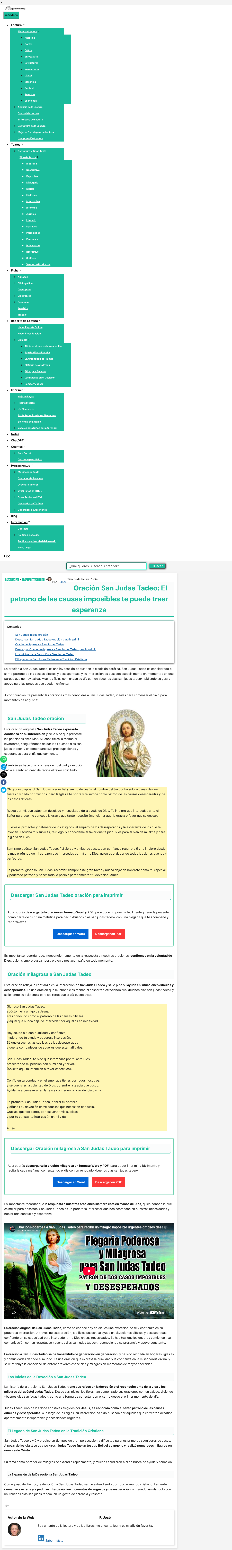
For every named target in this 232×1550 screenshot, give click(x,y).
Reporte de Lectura (24, 321)
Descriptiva (24, 289)
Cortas (28, 44)
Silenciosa (31, 100)
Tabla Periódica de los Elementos (37, 415)
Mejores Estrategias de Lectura (36, 132)
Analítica (30, 37)
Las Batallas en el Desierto (40, 377)
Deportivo (32, 176)
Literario (31, 220)
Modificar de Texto (28, 472)
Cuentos (17, 446)
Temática (23, 308)
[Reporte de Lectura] (15, 9)
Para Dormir (25, 453)
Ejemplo (22, 339)
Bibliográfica (25, 283)
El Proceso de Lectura (30, 119)
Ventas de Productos (38, 264)
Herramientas (20, 465)
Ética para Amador (35, 371)
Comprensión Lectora (30, 138)
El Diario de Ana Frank (37, 365)
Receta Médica (26, 402)
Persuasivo (32, 239)
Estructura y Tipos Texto (32, 151)
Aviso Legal (24, 547)
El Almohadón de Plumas (39, 358)
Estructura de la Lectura (32, 125)
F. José (62, 582)
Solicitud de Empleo (29, 421)
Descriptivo (33, 169)
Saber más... (54, 1540)
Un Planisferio (26, 409)
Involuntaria (32, 69)
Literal (28, 75)
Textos (15, 144)
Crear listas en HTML (30, 490)
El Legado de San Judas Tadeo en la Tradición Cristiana (51, 659)
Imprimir (17, 390)
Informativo (33, 201)
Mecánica (30, 81)
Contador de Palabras (30, 478)
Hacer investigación (29, 333)
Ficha (15, 270)
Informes (31, 207)
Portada (12, 579)
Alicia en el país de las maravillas (43, 346)
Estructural (31, 62)
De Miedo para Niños (30, 459)
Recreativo (32, 251)
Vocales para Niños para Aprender (37, 427)
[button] (7, 556)
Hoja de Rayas (26, 396)
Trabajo (22, 314)
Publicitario (33, 245)
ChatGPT (17, 440)
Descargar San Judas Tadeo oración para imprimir (47, 639)
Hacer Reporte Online (30, 327)
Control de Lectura (28, 113)
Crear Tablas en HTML (30, 497)
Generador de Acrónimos (32, 509)
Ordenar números (28, 484)
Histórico (31, 195)
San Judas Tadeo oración (31, 634)
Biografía (31, 163)
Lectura (16, 25)
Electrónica (24, 295)
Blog (14, 516)
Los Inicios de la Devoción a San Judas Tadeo (44, 654)
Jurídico (31, 213)
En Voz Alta (31, 56)
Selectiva (30, 94)
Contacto (23, 528)
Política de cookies (29, 534)
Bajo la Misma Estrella (37, 352)
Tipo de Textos (28, 157)
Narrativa (31, 226)
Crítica (28, 50)
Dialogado (32, 182)
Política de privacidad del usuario (37, 541)
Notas (15, 434)
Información (19, 522)
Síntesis (31, 258)
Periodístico (33, 232)
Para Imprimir (33, 579)
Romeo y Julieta (34, 383)
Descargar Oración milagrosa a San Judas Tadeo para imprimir (55, 649)
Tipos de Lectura (27, 31)
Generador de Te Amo (30, 503)
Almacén (23, 276)
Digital (30, 188)
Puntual (29, 88)
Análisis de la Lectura (30, 106)
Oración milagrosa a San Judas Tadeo (39, 644)
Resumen (23, 302)
